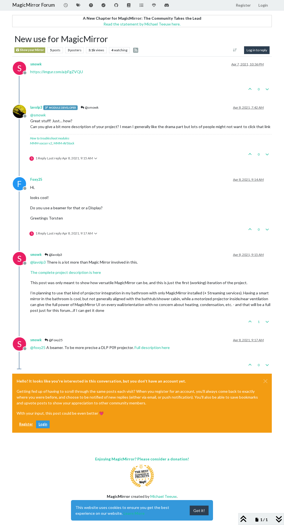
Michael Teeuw (163, 496)
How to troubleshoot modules (49, 138)
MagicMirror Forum (33, 5)
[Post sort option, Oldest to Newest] (235, 50)
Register (26, 424)
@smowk (91, 107)
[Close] (265, 381)
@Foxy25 (55, 340)
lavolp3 (36, 107)
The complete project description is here (65, 272)
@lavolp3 (55, 255)
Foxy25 (36, 179)
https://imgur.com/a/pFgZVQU (56, 71)
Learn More (133, 513)
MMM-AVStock (64, 143)
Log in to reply (257, 50)
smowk (36, 64)
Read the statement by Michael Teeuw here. (142, 24)
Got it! (199, 510)
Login (43, 424)
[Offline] (21, 111)
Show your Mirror (31, 50)
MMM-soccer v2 (41, 143)
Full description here (152, 347)
